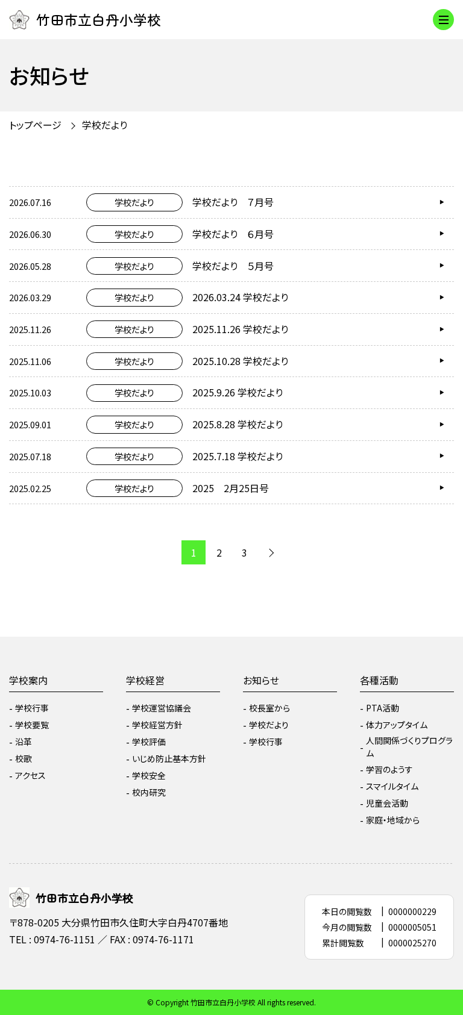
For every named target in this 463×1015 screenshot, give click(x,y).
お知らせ (261, 680)
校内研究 (149, 792)
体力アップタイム (396, 725)
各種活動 (379, 680)
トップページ (35, 124)
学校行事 (32, 708)
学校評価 (149, 741)
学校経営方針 (157, 725)
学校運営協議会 (161, 708)
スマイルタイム (392, 786)
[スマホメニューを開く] (443, 19)
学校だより (269, 725)
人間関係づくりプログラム (409, 746)
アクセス (30, 775)
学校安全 (149, 775)
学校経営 (145, 680)
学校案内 (28, 680)
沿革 (23, 741)
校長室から (269, 708)
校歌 (23, 758)
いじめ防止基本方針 (169, 758)
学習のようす (389, 769)
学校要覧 (32, 725)
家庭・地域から (393, 820)
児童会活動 (387, 803)
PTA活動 (382, 708)
